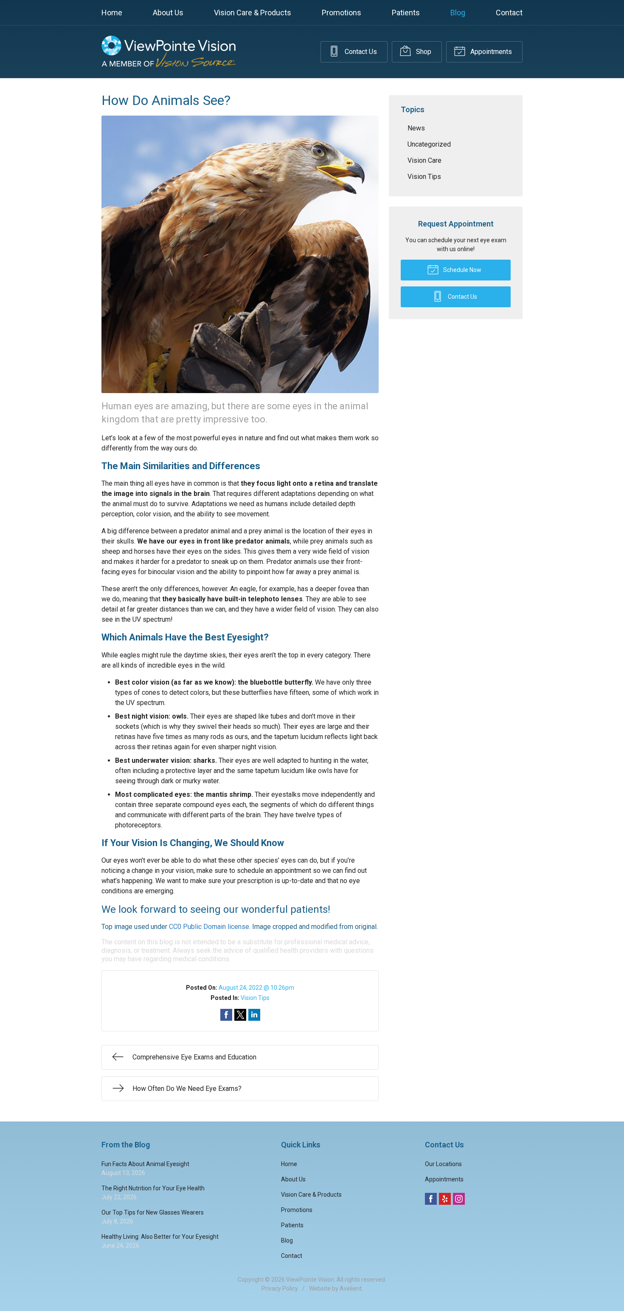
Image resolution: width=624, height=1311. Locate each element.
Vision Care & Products (252, 12)
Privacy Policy (279, 1288)
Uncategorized (429, 144)
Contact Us (360, 52)
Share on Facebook (226, 1015)
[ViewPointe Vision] (168, 52)
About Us (168, 12)
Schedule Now (461, 269)
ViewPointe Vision (310, 1279)
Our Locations (443, 1164)
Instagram (459, 1199)
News (416, 128)
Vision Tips (255, 997)
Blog (457, 12)
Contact (509, 12)
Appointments (490, 52)
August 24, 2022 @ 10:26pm (256, 987)
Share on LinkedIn (254, 1015)
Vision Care (424, 160)
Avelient (351, 1288)
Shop (422, 52)
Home (111, 12)
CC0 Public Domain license (209, 927)
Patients (406, 12)
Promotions (341, 12)
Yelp (445, 1199)
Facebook (431, 1199)
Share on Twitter (240, 1015)
